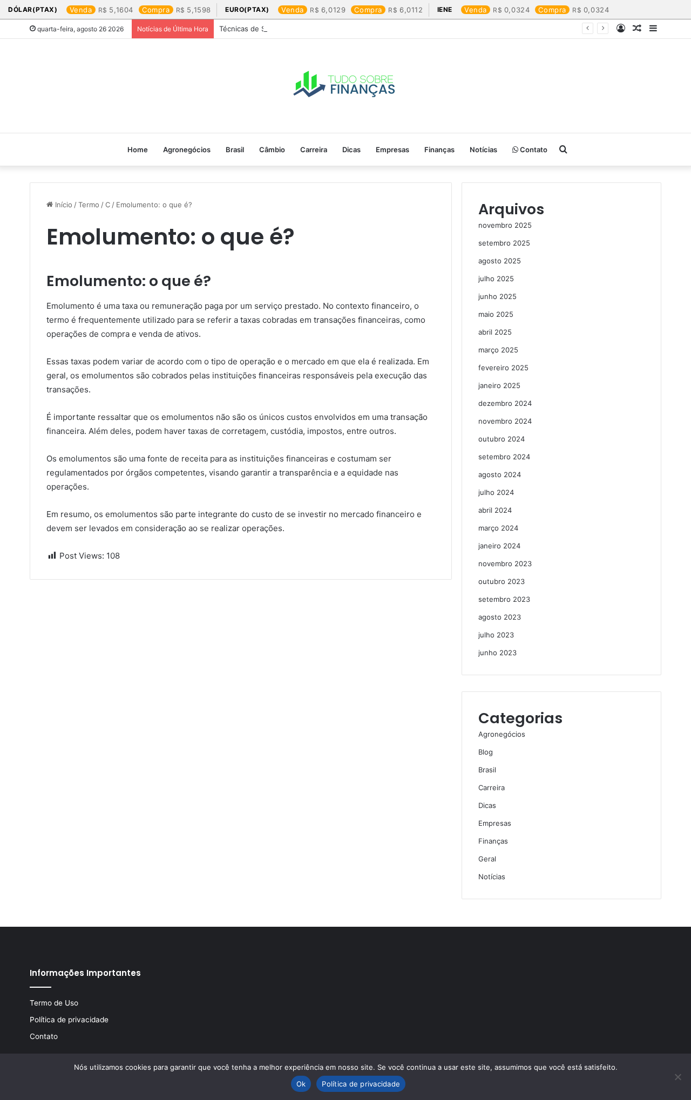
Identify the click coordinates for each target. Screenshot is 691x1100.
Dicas (351, 149)
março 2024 (498, 528)
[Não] (677, 1076)
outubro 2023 (501, 581)
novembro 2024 (505, 421)
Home (137, 149)
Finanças (439, 149)
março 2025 (498, 349)
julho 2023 (496, 634)
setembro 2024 (504, 456)
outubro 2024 (501, 438)
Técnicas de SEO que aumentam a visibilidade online (307, 28)
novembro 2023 (505, 563)
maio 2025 (495, 314)
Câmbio (272, 149)
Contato (532, 149)
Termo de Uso (54, 1003)
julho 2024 (496, 492)
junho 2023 (497, 652)
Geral (487, 858)
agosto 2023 (499, 617)
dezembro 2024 (505, 403)
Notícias (483, 149)
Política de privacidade (69, 1019)
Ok (301, 1083)
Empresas (392, 149)
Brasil (235, 149)
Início (62, 204)
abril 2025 (495, 332)
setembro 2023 (504, 599)
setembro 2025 (504, 243)
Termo (88, 204)
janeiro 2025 (499, 385)
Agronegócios (187, 149)
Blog (485, 752)
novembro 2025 (505, 225)
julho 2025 (496, 278)
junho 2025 (497, 296)
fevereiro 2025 (503, 367)
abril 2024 (495, 510)
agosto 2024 (499, 474)
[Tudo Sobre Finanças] (345, 85)
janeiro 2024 (499, 545)
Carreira (313, 149)
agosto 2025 (499, 260)
